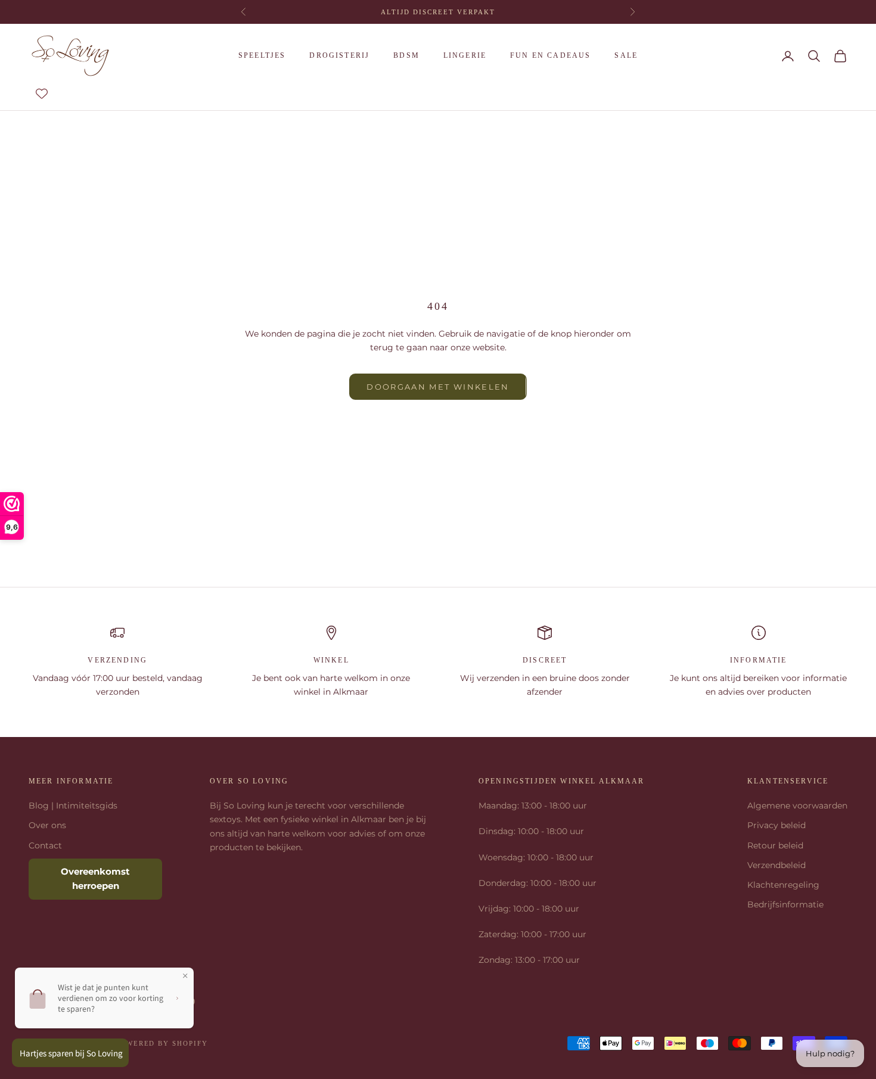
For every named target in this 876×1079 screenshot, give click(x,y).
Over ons (47, 825)
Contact (45, 845)
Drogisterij (339, 55)
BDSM (406, 55)
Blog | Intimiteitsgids (73, 805)
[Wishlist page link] (42, 93)
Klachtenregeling (783, 884)
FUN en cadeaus (550, 55)
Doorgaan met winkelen (437, 386)
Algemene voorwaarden (797, 805)
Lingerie (464, 55)
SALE (626, 55)
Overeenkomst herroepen (95, 879)
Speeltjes (261, 55)
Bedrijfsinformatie (785, 904)
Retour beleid (775, 845)
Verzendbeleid (776, 865)
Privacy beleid (776, 825)
